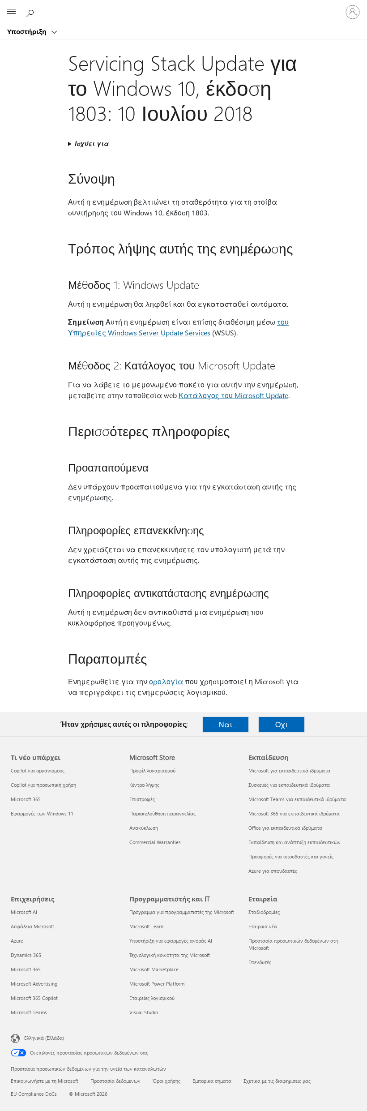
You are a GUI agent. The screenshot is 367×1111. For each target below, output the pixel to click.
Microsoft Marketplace (154, 969)
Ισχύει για (92, 143)
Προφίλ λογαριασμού (152, 770)
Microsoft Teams (29, 1012)
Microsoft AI (24, 912)
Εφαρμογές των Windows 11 (42, 813)
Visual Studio (143, 1012)
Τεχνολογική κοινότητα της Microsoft (169, 955)
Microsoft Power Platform (156, 983)
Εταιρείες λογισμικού (152, 998)
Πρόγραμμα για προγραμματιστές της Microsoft (181, 912)
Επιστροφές (142, 799)
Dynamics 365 (26, 955)
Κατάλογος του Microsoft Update (233, 395)
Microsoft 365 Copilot (34, 998)
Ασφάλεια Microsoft (32, 926)
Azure (17, 940)
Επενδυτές (259, 962)
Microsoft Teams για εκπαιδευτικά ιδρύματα (297, 799)
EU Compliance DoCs (34, 1093)
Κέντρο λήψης (144, 784)
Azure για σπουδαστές (272, 870)
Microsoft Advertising (34, 983)
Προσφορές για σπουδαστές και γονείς (290, 856)
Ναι (225, 724)
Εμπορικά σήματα (211, 1080)
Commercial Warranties (155, 842)
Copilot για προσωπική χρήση (43, 784)
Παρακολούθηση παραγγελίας (162, 813)
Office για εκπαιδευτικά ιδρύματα (285, 827)
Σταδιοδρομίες (264, 912)
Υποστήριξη (27, 31)
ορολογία (166, 681)
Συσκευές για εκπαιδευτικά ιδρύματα (289, 784)
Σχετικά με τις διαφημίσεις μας (277, 1080)
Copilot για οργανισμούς (37, 770)
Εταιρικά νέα (262, 926)
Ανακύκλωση (143, 827)
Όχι (281, 724)
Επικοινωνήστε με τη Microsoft (44, 1080)
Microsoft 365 (26, 799)
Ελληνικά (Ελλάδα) (44, 1037)
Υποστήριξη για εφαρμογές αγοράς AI (170, 940)
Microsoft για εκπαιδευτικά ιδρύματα (289, 770)
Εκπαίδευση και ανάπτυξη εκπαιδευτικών (294, 842)
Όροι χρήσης (166, 1080)
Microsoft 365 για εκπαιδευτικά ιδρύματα (294, 813)
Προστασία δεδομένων (115, 1080)
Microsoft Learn (146, 926)
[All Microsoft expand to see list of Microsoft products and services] (11, 12)
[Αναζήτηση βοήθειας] (31, 11)
